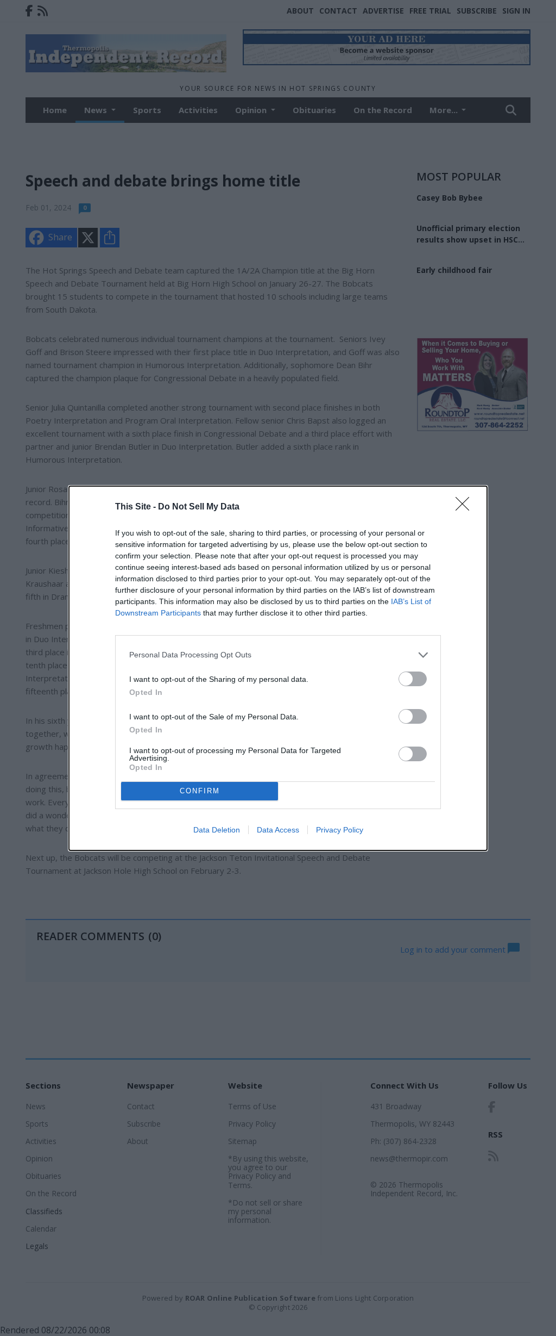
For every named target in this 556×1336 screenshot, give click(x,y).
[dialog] (278, 668)
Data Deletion (216, 829)
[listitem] (278, 655)
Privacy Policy (339, 829)
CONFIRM (200, 791)
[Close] (466, 507)
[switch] (413, 679)
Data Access (278, 829)
